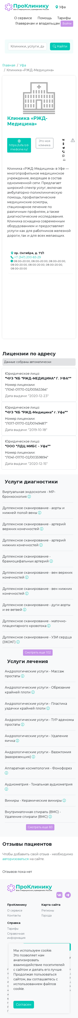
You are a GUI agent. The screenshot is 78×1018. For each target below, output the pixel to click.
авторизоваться (15, 859)
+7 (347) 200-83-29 (27, 257)
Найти (61, 46)
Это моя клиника (44, 143)
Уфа (23, 65)
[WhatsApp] (63, 156)
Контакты (14, 915)
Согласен (23, 1004)
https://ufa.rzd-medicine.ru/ (19, 147)
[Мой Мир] (64, 160)
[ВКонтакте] (63, 140)
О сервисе (23, 18)
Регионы (47, 910)
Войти (66, 23)
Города (46, 915)
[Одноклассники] (63, 144)
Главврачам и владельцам (37, 23)
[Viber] (63, 152)
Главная (8, 65)
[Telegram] (63, 148)
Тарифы (64, 18)
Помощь (45, 18)
